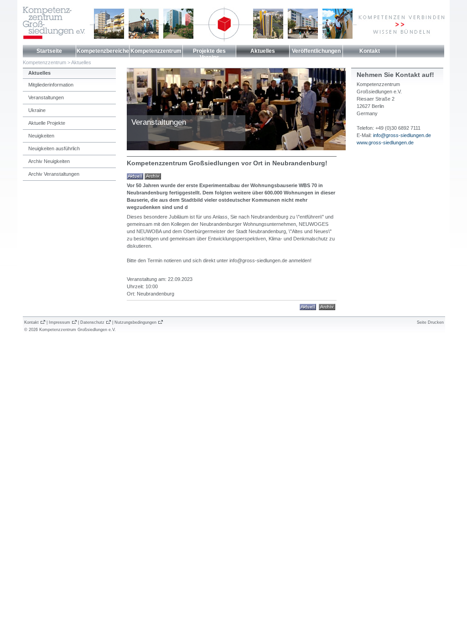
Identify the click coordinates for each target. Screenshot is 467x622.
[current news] (135, 175)
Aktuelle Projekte (46, 123)
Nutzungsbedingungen (135, 322)
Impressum (59, 322)
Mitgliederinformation (50, 84)
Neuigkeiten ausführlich (54, 148)
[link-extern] (327, 306)
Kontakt (369, 51)
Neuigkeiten (41, 135)
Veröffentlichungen (316, 51)
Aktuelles (262, 51)
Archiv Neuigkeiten (49, 161)
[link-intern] (308, 306)
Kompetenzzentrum (156, 51)
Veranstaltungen (46, 97)
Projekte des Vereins (209, 54)
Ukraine (37, 110)
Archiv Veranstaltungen (53, 174)
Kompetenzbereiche (103, 51)
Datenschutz (92, 322)
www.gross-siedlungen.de (385, 142)
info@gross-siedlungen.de (402, 135)
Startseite (49, 51)
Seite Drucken (430, 322)
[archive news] (153, 175)
